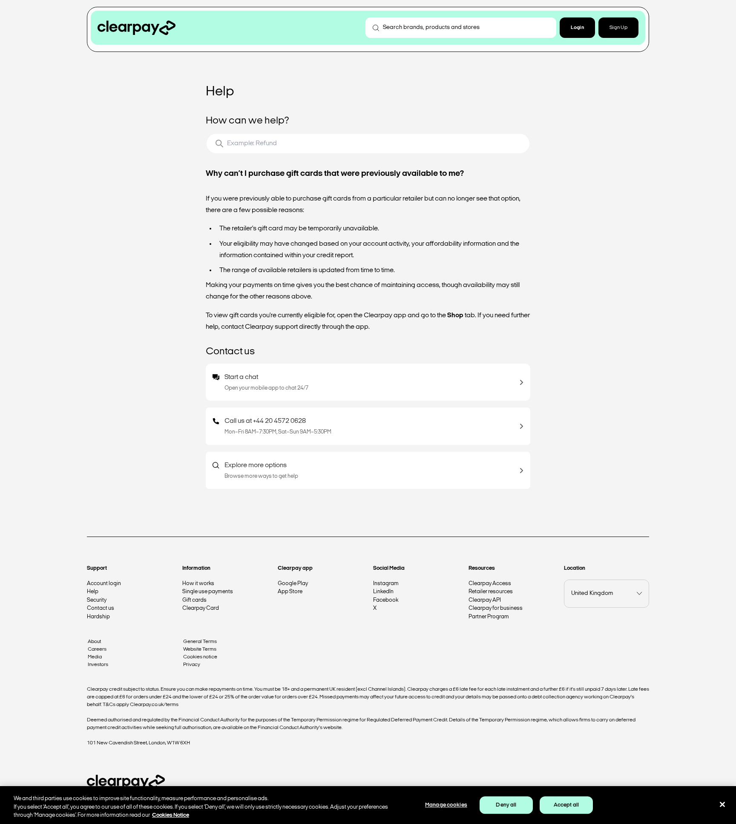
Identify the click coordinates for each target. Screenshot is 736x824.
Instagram (386, 583)
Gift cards (194, 600)
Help (92, 591)
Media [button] (95, 657)
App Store (290, 591)
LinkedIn (383, 591)
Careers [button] (97, 649)
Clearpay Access (490, 583)
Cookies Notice (170, 815)
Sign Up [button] (618, 27)
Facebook (385, 600)
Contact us (100, 608)
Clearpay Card (200, 608)
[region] (368, 805)
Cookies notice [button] (200, 657)
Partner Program (489, 617)
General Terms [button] (200, 641)
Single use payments (207, 591)
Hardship (98, 617)
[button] (577, 27)
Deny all (506, 805)
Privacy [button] (191, 664)
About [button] (94, 641)
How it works (198, 583)
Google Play (293, 583)
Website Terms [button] (199, 649)
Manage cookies (446, 805)
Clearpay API (485, 600)
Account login (104, 583)
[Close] (722, 804)
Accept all (566, 805)
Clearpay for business (496, 608)
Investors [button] (98, 664)
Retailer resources (491, 591)
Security (96, 600)
